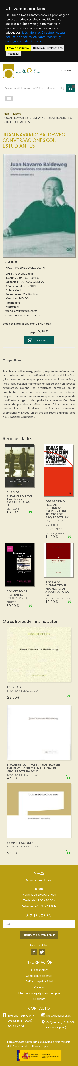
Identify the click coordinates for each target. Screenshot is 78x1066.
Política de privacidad (39, 981)
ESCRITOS (14, 687)
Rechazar (13, 53)
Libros (17, 113)
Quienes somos (39, 969)
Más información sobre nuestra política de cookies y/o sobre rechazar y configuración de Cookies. (35, 37)
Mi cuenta (39, 998)
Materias (39, 987)
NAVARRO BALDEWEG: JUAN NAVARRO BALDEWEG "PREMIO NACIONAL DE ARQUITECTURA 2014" (34, 768)
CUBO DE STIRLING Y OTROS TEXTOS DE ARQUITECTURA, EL (19, 498)
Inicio (6, 113)
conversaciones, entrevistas (22, 315)
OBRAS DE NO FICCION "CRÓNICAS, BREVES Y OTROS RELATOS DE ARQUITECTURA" (57, 509)
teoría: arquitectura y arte (21, 310)
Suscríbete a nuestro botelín (39, 934)
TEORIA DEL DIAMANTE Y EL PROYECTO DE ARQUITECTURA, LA (57, 588)
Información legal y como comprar (39, 993)
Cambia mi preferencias (48, 47)
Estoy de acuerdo (18, 47)
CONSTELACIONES (20, 842)
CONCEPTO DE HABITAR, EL (16, 593)
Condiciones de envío (39, 975)
